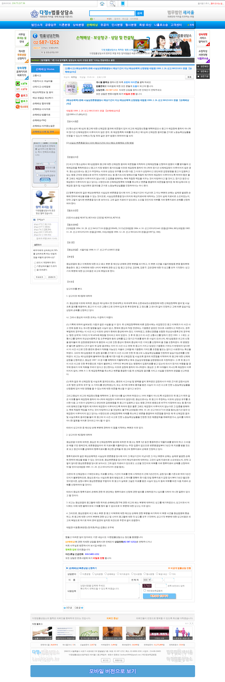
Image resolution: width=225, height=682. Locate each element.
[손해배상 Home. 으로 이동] (112, 56)
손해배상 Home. (45, 69)
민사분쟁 (117, 24)
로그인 (105, 660)
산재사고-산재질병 (40, 86)
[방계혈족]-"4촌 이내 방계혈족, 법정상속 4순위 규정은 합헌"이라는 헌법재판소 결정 (78, 60)
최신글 (125, 19)
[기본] (203, 78)
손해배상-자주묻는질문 (43, 126)
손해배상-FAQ (38, 120)
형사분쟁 (131, 24)
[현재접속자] (39, 219)
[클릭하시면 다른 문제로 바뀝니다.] (40, 168)
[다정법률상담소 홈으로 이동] (102, 3)
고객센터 (176, 24)
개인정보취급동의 (47, 175)
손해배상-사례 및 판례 (42, 131)
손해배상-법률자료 (40, 114)
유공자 (104, 24)
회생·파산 (145, 24)
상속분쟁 (78, 24)
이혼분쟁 (64, 24)
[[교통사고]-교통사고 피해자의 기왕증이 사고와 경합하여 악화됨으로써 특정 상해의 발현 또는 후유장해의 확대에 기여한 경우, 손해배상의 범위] (79, 607)
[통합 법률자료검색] (112, 3)
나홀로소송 (161, 24)
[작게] (203, 73)
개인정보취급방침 (149, 655)
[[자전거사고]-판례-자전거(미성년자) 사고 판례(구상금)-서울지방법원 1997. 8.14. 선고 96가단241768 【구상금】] (68, 607)
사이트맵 (134, 19)
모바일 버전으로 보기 (112, 671)
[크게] (203, 68)
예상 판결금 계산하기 (42, 98)
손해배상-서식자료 (40, 109)
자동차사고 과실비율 (42, 81)
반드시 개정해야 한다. (46, 262)
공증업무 (50, 24)
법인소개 (36, 24)
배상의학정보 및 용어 (42, 92)
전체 (192, 25)
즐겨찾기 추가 (203, 3)
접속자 (117, 19)
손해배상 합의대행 (40, 103)
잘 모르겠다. (42, 270)
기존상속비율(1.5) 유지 (47, 266)
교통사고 (36, 75)
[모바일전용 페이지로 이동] (123, 3)
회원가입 (118, 660)
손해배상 (92, 24)
